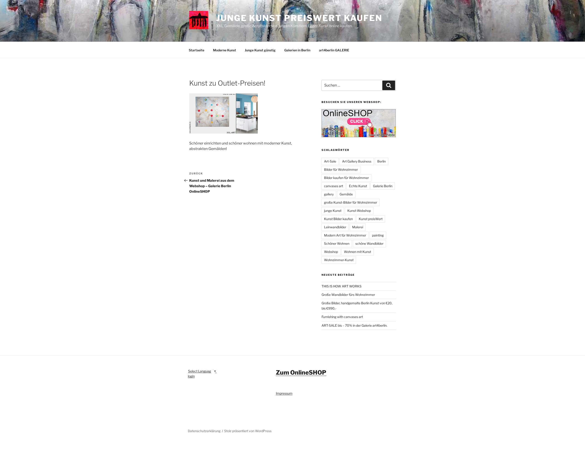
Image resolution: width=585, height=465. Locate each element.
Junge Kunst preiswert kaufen (299, 18)
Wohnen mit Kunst (357, 252)
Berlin (381, 161)
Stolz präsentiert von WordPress (247, 431)
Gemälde (346, 194)
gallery (329, 194)
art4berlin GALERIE (334, 50)
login (191, 376)
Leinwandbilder (335, 227)
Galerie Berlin (382, 186)
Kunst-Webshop (359, 211)
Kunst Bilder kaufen (338, 219)
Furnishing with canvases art (342, 317)
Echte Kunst (358, 186)
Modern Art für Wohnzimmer (345, 235)
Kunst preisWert (371, 219)
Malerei (357, 227)
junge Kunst (332, 211)
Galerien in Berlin (297, 50)
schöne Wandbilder (369, 243)
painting (378, 235)
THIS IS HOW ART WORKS (342, 286)
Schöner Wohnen (336, 243)
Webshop (331, 252)
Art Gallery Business (356, 161)
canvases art (333, 186)
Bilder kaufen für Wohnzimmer (346, 178)
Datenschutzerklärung (204, 431)
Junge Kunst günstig (260, 50)
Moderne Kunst (224, 50)
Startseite (196, 50)
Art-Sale (330, 161)
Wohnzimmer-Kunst (339, 260)
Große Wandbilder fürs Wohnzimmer (348, 295)
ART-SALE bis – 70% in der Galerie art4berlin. (354, 325)
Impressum (284, 393)
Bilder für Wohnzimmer (341, 169)
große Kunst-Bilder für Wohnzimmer (350, 202)
